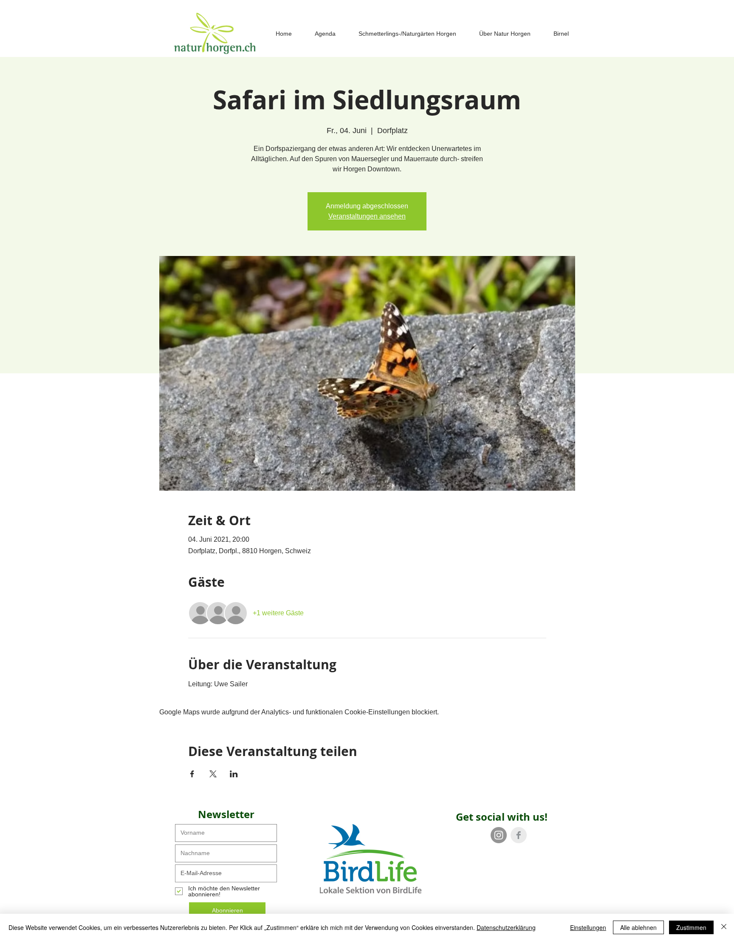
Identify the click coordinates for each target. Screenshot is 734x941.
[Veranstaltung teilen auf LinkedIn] (234, 773)
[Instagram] (499, 835)
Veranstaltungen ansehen (367, 216)
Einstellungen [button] (588, 927)
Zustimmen (691, 927)
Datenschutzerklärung (506, 927)
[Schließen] (724, 927)
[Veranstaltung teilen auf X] (213, 773)
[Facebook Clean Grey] (519, 835)
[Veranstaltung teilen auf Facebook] (192, 773)
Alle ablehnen (638, 927)
